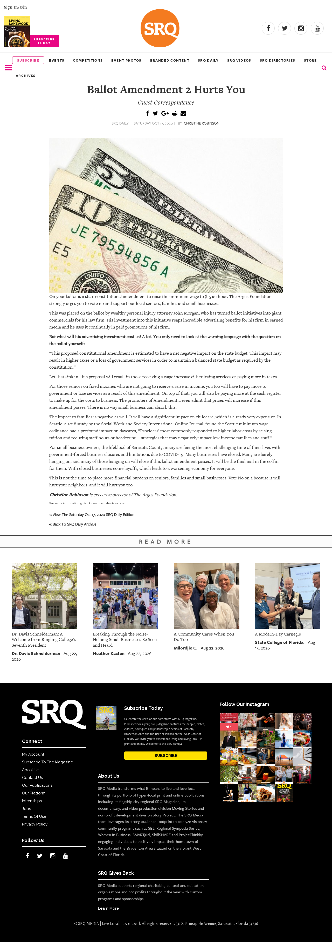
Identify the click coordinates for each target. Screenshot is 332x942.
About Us (30, 770)
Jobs (26, 808)
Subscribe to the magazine (47, 762)
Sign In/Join (15, 7)
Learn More (108, 908)
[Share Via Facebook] (147, 114)
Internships (32, 801)
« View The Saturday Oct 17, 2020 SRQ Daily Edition (91, 514)
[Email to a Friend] (183, 114)
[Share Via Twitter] (155, 114)
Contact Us (32, 777)
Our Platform (33, 793)
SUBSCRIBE (166, 755)
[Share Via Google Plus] (165, 114)
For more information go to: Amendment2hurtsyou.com (87, 503)
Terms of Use (34, 816)
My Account (33, 754)
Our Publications (37, 785)
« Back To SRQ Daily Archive (72, 524)
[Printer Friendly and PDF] (174, 114)
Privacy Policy (34, 824)
